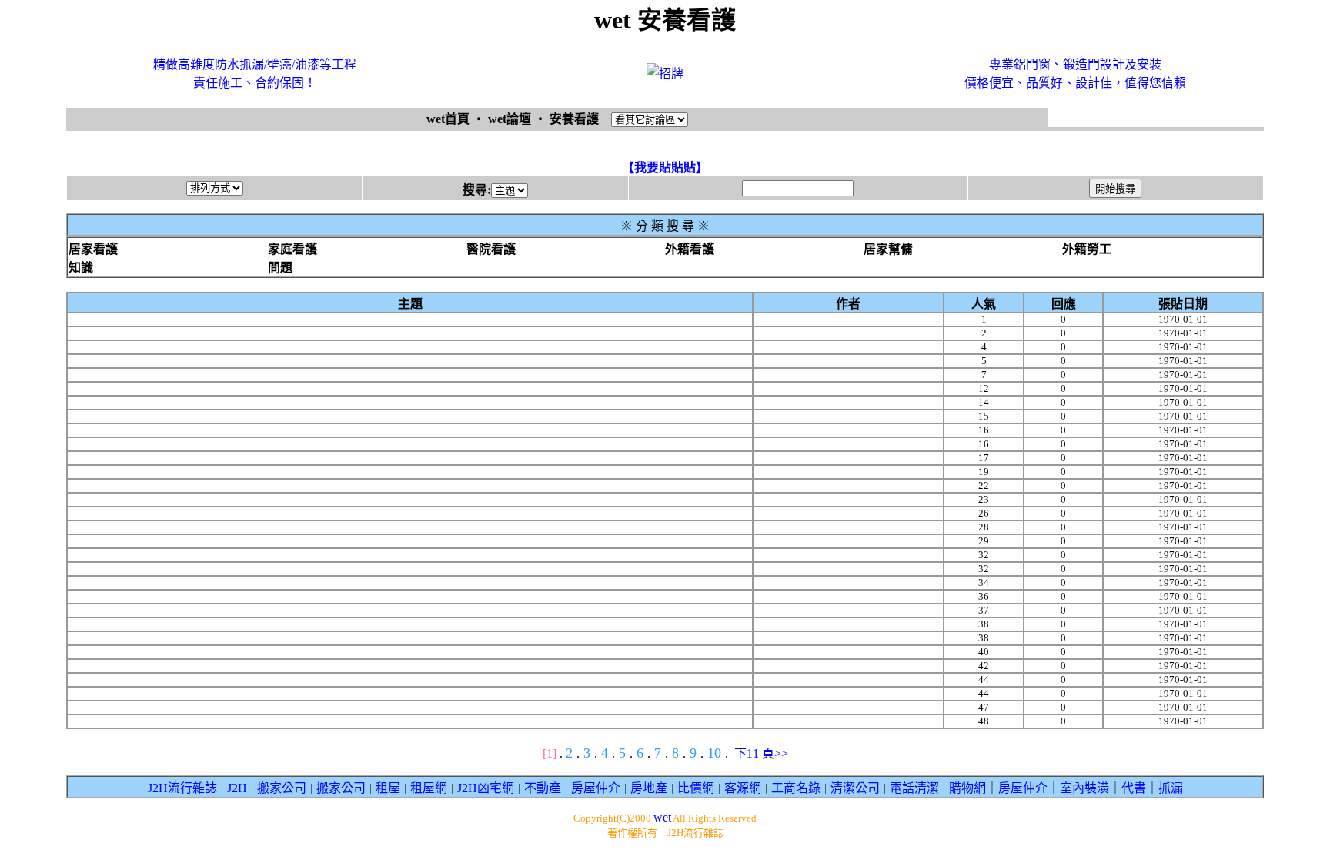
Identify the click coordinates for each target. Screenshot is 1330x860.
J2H (237, 788)
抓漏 (1170, 788)
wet (662, 817)
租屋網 (428, 788)
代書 (1133, 788)
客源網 (742, 788)
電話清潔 (914, 788)
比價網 (695, 788)
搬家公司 (281, 788)
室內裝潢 (1084, 788)
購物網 (967, 788)
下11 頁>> (761, 753)
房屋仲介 (595, 788)
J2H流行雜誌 (182, 788)
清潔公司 (855, 788)
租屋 (388, 788)
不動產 (542, 788)
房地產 (648, 788)
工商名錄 (795, 788)
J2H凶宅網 (485, 788)
